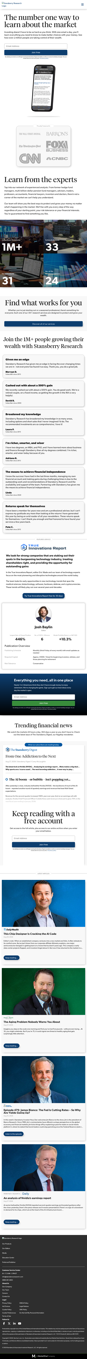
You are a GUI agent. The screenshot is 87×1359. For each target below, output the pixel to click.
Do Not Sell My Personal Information (31, 1313)
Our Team (5, 1290)
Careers (5, 1293)
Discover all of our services (43, 323)
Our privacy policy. (44, 58)
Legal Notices (24, 1306)
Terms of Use (6, 1316)
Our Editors (6, 1248)
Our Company (7, 1286)
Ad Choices (6, 1306)
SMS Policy (23, 1309)
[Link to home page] (13, 4)
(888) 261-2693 (7, 1280)
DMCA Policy (23, 1303)
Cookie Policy (6, 1309)
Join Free (36, 52)
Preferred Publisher (9, 1262)
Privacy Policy (6, 1303)
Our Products (6, 1244)
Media (4, 1253)
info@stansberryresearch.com (12, 1277)
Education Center (8, 1257)
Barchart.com (18, 1338)
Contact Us (6, 1296)
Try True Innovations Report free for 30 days (43, 595)
